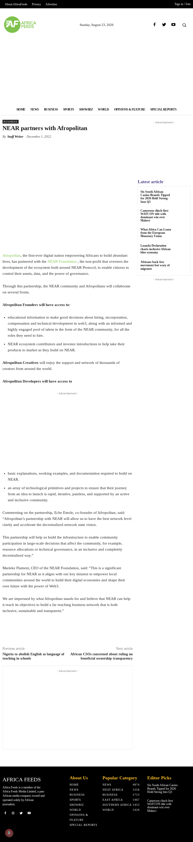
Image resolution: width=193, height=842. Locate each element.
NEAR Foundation (62, 261)
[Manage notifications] (9, 833)
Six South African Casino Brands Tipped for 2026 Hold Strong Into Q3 (155, 197)
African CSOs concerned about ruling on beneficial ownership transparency (101, 656)
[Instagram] (13, 813)
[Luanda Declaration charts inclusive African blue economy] (181, 250)
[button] (184, 25)
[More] (96, 148)
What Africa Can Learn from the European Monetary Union (155, 233)
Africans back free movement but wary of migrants (155, 265)
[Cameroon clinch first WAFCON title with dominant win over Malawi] (181, 215)
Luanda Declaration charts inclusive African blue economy (155, 249)
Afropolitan (12, 255)
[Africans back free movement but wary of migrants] (181, 266)
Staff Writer (15, 136)
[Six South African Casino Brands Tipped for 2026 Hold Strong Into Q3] (181, 196)
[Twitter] (164, 24)
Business (11, 121)
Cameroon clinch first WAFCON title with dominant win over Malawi (154, 215)
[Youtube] (173, 24)
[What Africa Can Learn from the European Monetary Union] (181, 234)
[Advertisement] (96, 68)
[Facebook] (154, 24)
